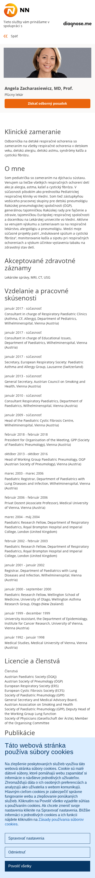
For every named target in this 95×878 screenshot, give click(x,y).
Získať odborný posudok (47, 103)
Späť (14, 36)
